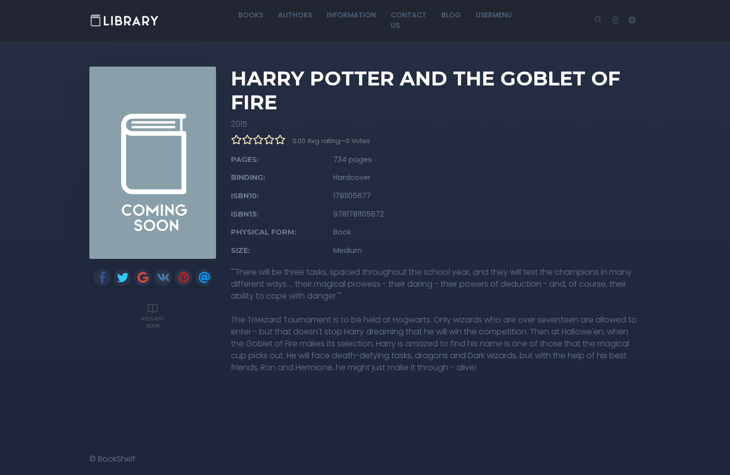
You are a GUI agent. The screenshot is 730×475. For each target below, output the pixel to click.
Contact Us (409, 20)
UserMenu (494, 15)
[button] (632, 20)
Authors (295, 15)
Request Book (153, 322)
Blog (451, 15)
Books (250, 15)
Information (351, 15)
